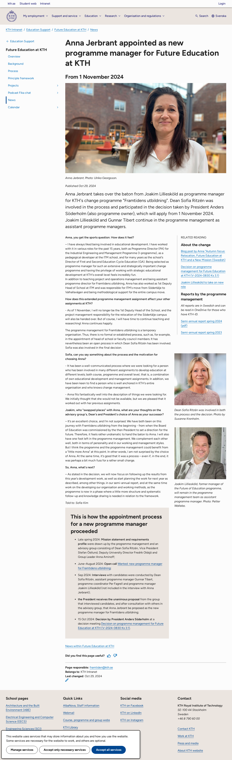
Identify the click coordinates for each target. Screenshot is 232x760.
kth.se (11, 3)
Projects (13, 85)
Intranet (45, 3)
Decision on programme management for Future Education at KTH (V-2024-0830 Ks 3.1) (203, 271)
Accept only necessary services (65, 749)
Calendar (14, 107)
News (94, 29)
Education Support (38, 29)
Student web (28, 3)
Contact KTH (186, 728)
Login (221, 3)
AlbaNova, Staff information (81, 705)
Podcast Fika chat (19, 92)
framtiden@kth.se (101, 667)
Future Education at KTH (70, 29)
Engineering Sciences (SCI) (24, 728)
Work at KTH (186, 736)
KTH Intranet (14, 29)
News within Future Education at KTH (89, 646)
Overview (14, 56)
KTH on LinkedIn (131, 712)
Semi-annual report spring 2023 (201, 332)
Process (13, 71)
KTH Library (70, 727)
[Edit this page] (67, 680)
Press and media (188, 743)
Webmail (68, 712)
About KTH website (190, 750)
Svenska (221, 16)
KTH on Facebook (131, 705)
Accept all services (108, 749)
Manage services (22, 749)
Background (15, 63)
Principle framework (21, 78)
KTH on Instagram (131, 720)
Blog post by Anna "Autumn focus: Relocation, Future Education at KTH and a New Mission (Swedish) (203, 255)
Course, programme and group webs (86, 720)
